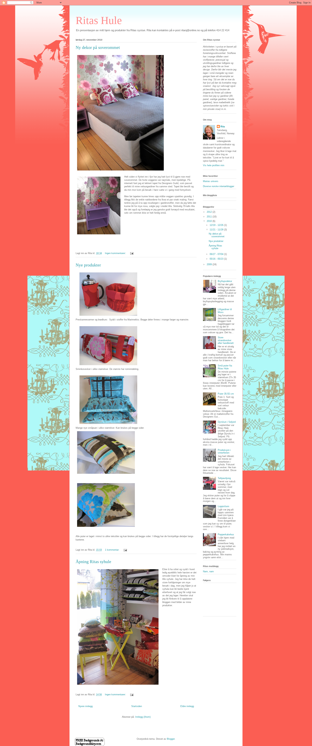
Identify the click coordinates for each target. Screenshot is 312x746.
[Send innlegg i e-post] (131, 253)
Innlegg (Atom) (143, 717)
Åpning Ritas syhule (93, 561)
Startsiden (136, 706)
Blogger (171, 739)
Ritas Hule (99, 20)
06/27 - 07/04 (217, 254)
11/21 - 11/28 (217, 229)
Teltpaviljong (224, 478)
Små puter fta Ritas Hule (225, 367)
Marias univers (210, 181)
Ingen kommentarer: (116, 253)
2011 (210, 216)
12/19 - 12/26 (217, 225)
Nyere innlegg (85, 706)
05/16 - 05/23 (217, 258)
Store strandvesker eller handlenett (226, 340)
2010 (210, 221)
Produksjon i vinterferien (224, 451)
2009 (210, 264)
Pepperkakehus (226, 534)
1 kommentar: (112, 549)
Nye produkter (88, 265)
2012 (210, 212)
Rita (222, 126)
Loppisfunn (223, 506)
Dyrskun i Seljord (227, 422)
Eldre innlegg (187, 706)
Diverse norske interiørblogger (218, 186)
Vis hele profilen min (213, 165)
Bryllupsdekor (225, 281)
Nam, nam (208, 571)
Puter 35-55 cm (226, 393)
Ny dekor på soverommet (98, 47)
